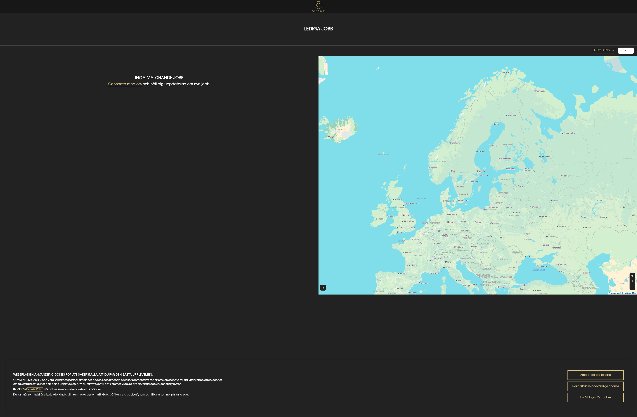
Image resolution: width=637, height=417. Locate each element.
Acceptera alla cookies (595, 375)
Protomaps (613, 293)
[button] (632, 281)
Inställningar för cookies (595, 397)
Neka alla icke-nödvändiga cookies (595, 386)
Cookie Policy (35, 389)
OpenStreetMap (628, 293)
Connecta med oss (125, 84)
